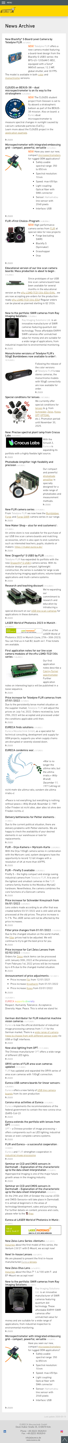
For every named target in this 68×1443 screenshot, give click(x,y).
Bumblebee (52, 513)
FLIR (52, 228)
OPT (37, 415)
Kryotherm (32, 983)
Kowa (57, 411)
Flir (28, 979)
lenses (38, 408)
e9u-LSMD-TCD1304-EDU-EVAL (38, 292)
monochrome (12, 78)
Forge (8, 516)
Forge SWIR (23, 516)
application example (16, 132)
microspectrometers (49, 155)
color (40, 74)
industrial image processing (20, 1155)
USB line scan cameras (44, 610)
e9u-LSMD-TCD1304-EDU (26, 299)
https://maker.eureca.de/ (29, 546)
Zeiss (50, 411)
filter (11, 937)
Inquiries (10, 1244)
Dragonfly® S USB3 (20, 562)
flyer (31, 1213)
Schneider (40, 411)
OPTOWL (44, 415)
